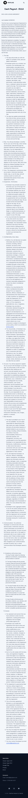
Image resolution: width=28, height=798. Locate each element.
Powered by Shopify (18, 793)
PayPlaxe (11, 2)
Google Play (6, 765)
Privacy (5, 767)
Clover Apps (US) (7, 761)
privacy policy (10, 326)
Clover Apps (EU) (7, 763)
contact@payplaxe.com (12, 743)
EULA (4, 770)
